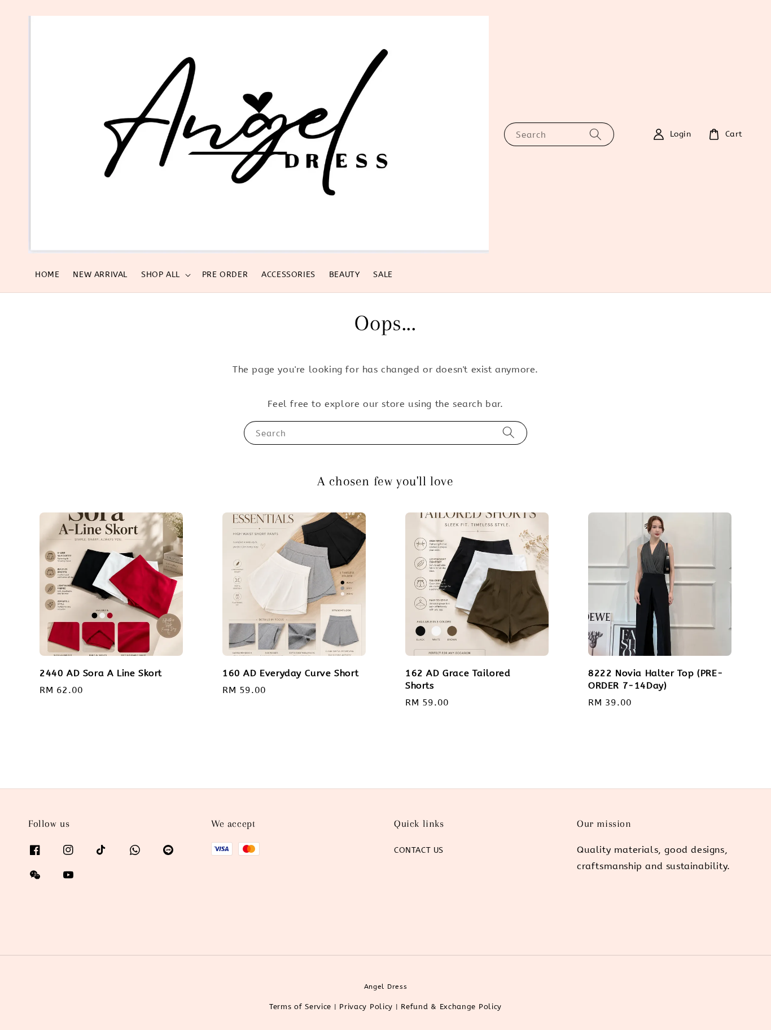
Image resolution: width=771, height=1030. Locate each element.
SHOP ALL (160, 274)
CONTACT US (419, 850)
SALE (382, 274)
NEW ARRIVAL (100, 274)
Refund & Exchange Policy (451, 1006)
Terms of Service (300, 1006)
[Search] (595, 134)
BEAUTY (344, 274)
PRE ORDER (225, 274)
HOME (47, 274)
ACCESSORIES (288, 274)
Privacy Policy (366, 1006)
